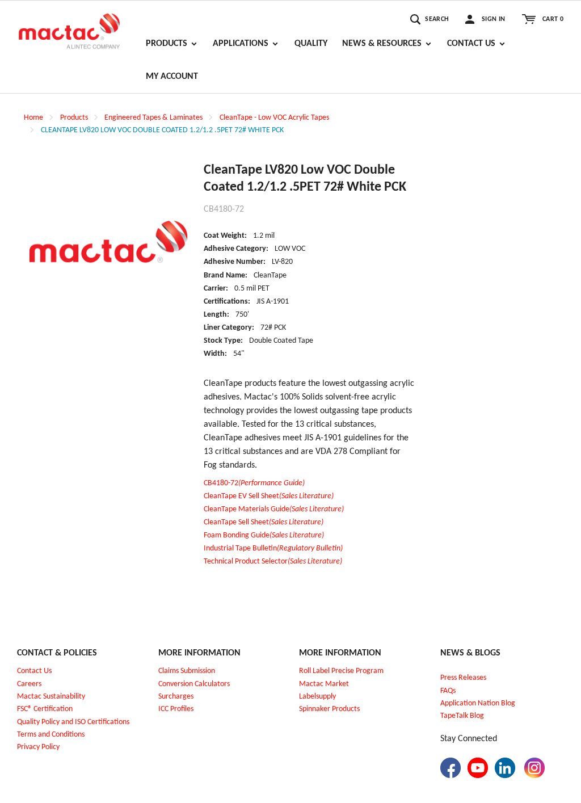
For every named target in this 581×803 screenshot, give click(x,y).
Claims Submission (186, 671)
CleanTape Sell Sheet (263, 522)
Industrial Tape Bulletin (273, 548)
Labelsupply (317, 696)
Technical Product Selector (273, 561)
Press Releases (463, 678)
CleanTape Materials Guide (274, 509)
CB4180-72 (254, 483)
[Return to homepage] (69, 26)
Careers (29, 684)
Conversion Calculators (194, 684)
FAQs (448, 691)
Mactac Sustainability (51, 696)
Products (74, 117)
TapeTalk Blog (462, 716)
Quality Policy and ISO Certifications (73, 722)
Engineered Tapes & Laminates (153, 117)
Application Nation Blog (477, 703)
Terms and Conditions (51, 734)
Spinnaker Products (329, 709)
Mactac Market (324, 684)
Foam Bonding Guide (264, 535)
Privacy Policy (38, 747)
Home (33, 117)
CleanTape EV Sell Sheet (269, 496)
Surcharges (175, 696)
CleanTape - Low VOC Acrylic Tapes (274, 117)
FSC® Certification (45, 709)
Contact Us (34, 671)
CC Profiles (177, 709)
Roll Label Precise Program (341, 671)
